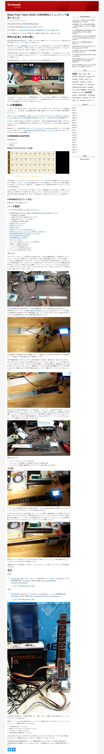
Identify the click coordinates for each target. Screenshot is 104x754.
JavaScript (86, 79)
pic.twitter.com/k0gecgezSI (52, 596)
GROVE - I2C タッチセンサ (17, 223)
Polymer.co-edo (91, 89)
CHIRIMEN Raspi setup (39, 213)
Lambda (89, 76)
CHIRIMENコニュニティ (28, 46)
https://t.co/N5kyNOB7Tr (36, 596)
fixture (73, 100)
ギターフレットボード (16, 239)
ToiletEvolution (91, 95)
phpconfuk (74, 76)
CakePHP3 (85, 97)
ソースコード (13, 143)
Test (78, 100)
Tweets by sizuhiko (84, 159)
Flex (93, 100)
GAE (91, 79)
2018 (73, 127)
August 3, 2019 (30, 586)
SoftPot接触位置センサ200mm (18, 237)
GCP (73, 89)
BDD (90, 97)
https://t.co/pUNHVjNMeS (48, 581)
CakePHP (88, 92)
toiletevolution (75, 81)
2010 (73, 147)
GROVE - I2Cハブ (14, 227)
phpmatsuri (82, 100)
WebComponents (34, 24)
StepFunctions (82, 76)
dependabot (90, 87)
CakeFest (74, 95)
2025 (73, 110)
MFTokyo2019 (11, 24)
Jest (86, 84)
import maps (91, 84)
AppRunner (75, 79)
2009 (73, 149)
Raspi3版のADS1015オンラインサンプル (39, 310)
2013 (73, 139)
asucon (78, 89)
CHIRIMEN (25, 24)
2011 (73, 144)
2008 (73, 152)
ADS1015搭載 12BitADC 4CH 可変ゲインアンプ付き (39, 130)
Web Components (76, 97)
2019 (73, 125)
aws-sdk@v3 (80, 84)
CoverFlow (89, 100)
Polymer (83, 89)
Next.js (85, 73)
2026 (73, 107)
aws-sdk (74, 84)
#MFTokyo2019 (15, 578)
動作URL (12, 145)
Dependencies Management (79, 87)
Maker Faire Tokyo (26, 27)
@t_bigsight (25, 581)
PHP (74, 73)
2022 (73, 117)
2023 (73, 115)
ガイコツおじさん (27, 99)
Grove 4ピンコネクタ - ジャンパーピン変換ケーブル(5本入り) (27, 231)
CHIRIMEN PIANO (16, 40)
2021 (73, 120)
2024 (73, 112)
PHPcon (81, 79)
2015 (73, 134)
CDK (93, 76)
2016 (73, 132)
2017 (73, 129)
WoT (82, 92)
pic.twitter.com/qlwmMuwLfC (19, 583)
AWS (89, 73)
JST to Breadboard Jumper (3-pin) (19, 235)
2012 (73, 142)
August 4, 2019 (30, 599)
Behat (93, 97)
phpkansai (82, 81)
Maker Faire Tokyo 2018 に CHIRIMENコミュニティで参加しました (40, 30)
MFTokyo (19, 24)
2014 (73, 137)
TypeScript (89, 81)
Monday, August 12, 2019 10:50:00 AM (16, 20)
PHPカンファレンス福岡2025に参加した (82, 42)
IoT (79, 92)
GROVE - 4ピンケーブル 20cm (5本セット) (22, 229)
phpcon (80, 73)
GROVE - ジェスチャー (16, 225)
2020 (73, 122)
